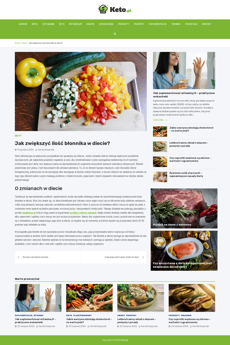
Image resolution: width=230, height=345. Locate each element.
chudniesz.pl (29, 212)
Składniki (186, 315)
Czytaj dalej (158, 120)
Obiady (121, 315)
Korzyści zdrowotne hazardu (35, 257)
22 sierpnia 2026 (128, 326)
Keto (61, 24)
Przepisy (139, 24)
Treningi (176, 24)
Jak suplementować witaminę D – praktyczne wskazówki (35, 321)
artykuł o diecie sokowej (83, 212)
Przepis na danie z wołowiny (172, 224)
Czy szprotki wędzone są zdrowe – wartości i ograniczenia (190, 159)
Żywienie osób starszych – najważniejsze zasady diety (186, 175)
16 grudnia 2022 (25, 149)
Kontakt (206, 24)
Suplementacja (157, 24)
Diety (18, 135)
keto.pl (124, 340)
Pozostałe (191, 24)
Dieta (35, 24)
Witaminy (38, 315)
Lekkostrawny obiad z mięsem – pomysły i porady (188, 144)
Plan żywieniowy (82, 315)
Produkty (123, 24)
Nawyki (90, 24)
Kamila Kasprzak (46, 149)
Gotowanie (48, 24)
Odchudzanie (106, 24)
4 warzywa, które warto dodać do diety (122, 257)
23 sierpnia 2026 (26, 326)
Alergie (23, 24)
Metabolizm (75, 24)
